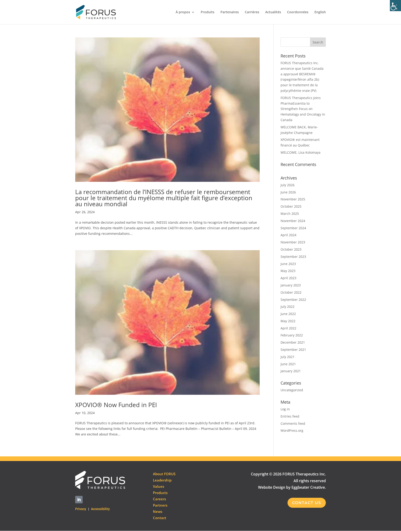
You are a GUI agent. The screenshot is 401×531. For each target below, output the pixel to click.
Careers (159, 499)
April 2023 (288, 278)
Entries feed (290, 416)
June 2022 (288, 314)
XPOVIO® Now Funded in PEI (116, 405)
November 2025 (293, 199)
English (320, 12)
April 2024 (288, 235)
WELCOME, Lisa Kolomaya (300, 152)
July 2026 (287, 185)
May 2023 (288, 271)
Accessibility (100, 509)
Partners (160, 505)
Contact (159, 517)
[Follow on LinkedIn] (79, 499)
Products (160, 492)
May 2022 (288, 321)
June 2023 (288, 264)
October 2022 (291, 292)
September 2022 (293, 299)
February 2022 (292, 335)
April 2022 (288, 328)
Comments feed (293, 423)
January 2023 (291, 285)
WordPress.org (292, 430)
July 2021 (287, 357)
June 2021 (288, 364)
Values (158, 486)
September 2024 (293, 228)
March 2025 (290, 213)
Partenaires (229, 12)
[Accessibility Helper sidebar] (395, 5)
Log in (285, 409)
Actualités (273, 12)
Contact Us (306, 503)
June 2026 (288, 192)
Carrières (252, 12)
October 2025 (291, 206)
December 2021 (293, 342)
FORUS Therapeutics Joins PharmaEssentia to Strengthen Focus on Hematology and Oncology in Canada (303, 109)
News (157, 511)
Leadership (162, 480)
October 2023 (291, 249)
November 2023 (293, 242)
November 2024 (293, 221)
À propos (183, 12)
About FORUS (164, 473)
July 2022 (287, 306)
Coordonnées (297, 12)
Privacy (80, 509)
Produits (207, 12)
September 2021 (293, 349)
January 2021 (291, 371)
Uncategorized (292, 390)
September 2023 (293, 256)
